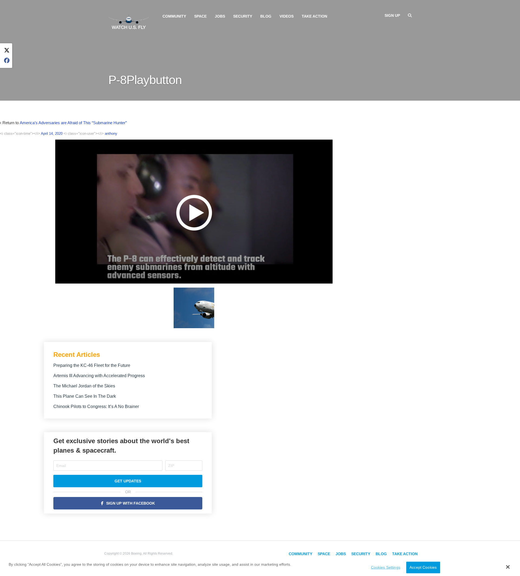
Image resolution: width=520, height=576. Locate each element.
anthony (111, 133)
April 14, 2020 (52, 133)
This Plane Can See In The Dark (84, 396)
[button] (508, 566)
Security (242, 16)
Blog (265, 16)
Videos (287, 16)
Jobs (220, 16)
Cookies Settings (385, 567)
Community (174, 16)
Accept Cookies (423, 567)
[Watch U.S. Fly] (128, 21)
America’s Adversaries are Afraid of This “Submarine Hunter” (73, 122)
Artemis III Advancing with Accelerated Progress (99, 375)
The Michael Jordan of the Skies (84, 386)
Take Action (314, 16)
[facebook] (6, 61)
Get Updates (128, 481)
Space (200, 16)
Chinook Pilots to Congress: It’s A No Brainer (96, 406)
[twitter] (6, 50)
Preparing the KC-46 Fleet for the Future (91, 365)
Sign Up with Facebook (130, 503)
